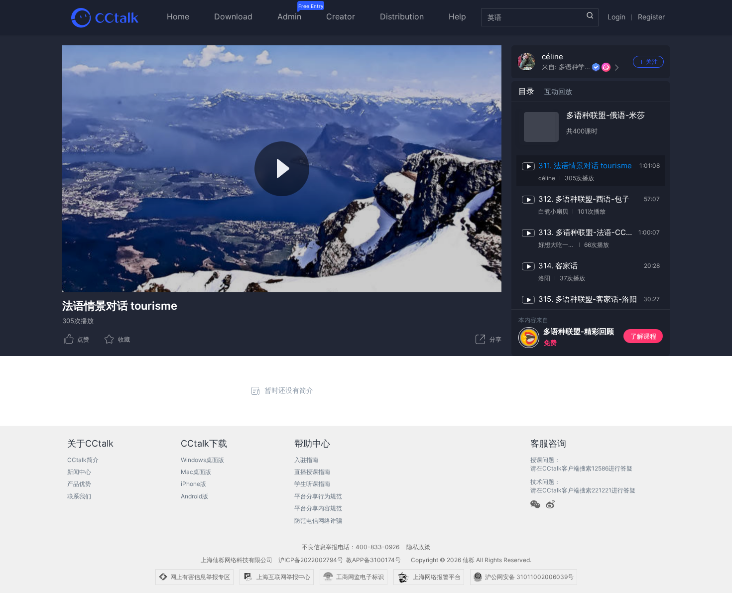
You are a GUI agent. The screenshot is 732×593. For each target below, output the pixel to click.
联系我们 (79, 496)
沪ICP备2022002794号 (310, 560)
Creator (340, 16)
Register (651, 16)
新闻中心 (79, 471)
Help (457, 16)
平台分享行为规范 (318, 496)
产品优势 (79, 483)
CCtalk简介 (83, 460)
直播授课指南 (312, 471)
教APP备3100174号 (373, 560)
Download (233, 16)
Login (616, 16)
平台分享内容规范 (318, 508)
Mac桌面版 (196, 471)
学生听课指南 (312, 483)
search (590, 15)
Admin (289, 16)
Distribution (402, 16)
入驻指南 (306, 460)
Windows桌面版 (202, 460)
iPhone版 (193, 483)
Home (178, 16)
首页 (104, 17)
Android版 (194, 496)
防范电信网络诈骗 (318, 520)
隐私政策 (418, 547)
